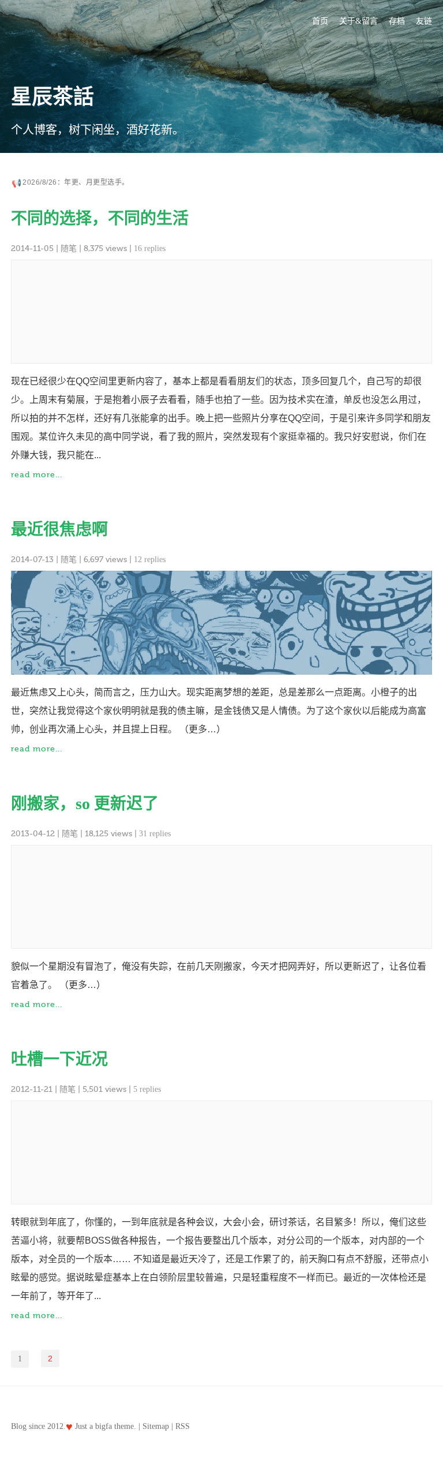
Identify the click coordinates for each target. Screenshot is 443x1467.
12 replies (150, 559)
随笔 (69, 248)
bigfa (103, 1426)
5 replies (147, 1089)
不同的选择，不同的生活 (100, 218)
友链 (424, 21)
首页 (320, 21)
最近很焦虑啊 (59, 529)
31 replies (155, 833)
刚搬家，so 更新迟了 (85, 804)
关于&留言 (358, 21)
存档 (397, 21)
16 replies (150, 248)
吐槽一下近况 (59, 1059)
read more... (36, 475)
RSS (182, 1426)
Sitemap (155, 1426)
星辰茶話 (52, 96)
